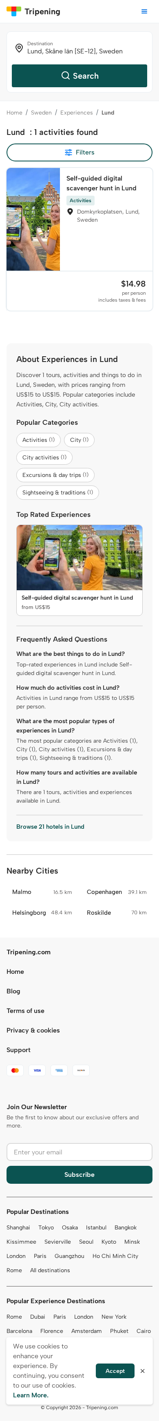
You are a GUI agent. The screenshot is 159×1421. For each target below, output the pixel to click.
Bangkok (126, 1227)
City (79, 440)
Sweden (41, 112)
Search (86, 76)
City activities (44, 457)
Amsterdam (86, 1331)
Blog (13, 991)
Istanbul (96, 1227)
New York (114, 1316)
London (16, 1256)
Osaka (70, 1227)
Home (14, 112)
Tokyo (46, 1227)
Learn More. (31, 1395)
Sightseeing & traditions (57, 492)
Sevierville (57, 1241)
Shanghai (18, 1227)
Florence (51, 1331)
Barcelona (19, 1331)
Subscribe (79, 1174)
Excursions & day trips (55, 475)
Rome (14, 1270)
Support (19, 1050)
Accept (115, 1371)
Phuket (119, 1331)
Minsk (132, 1241)
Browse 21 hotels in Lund (50, 826)
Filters (85, 152)
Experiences (76, 112)
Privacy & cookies (33, 1030)
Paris (40, 1256)
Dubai (37, 1316)
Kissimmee (21, 1241)
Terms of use (25, 1011)
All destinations (50, 1270)
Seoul (86, 1241)
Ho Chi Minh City (115, 1256)
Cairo (144, 1331)
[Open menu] (144, 11)
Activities (38, 440)
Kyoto (109, 1241)
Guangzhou (69, 1256)
